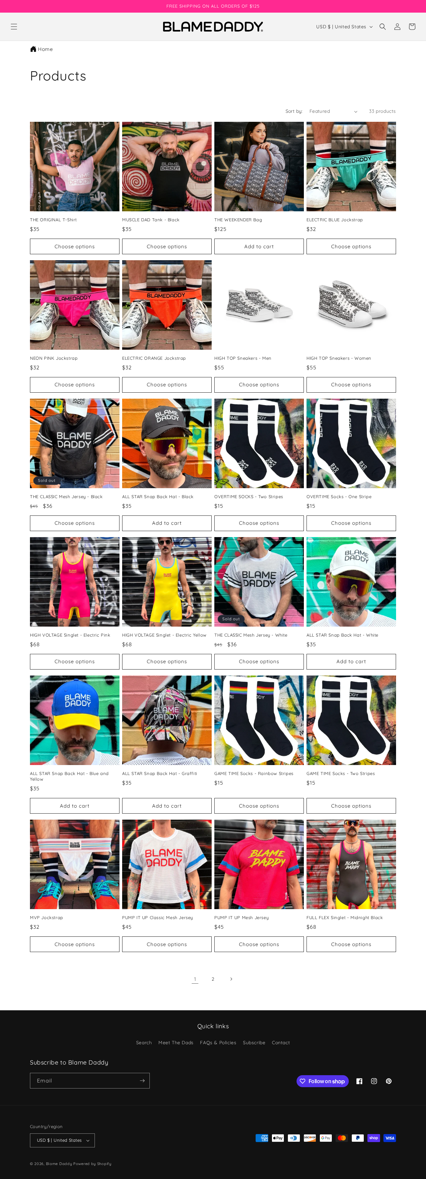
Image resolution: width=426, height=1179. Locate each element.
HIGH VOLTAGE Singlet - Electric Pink (70, 635)
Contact (281, 1043)
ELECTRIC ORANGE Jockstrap (154, 358)
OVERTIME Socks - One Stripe (339, 496)
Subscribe (254, 1043)
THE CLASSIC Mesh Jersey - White (251, 635)
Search (144, 1043)
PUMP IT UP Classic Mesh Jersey (157, 917)
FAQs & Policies (218, 1043)
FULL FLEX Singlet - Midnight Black (345, 917)
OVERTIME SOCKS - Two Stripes (248, 496)
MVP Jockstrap (46, 917)
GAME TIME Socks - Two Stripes (341, 773)
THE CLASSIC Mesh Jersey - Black (66, 496)
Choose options (75, 246)
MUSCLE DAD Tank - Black (151, 219)
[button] (14, 26)
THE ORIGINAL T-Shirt (53, 219)
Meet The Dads (176, 1043)
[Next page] (231, 979)
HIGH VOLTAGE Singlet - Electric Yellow (164, 635)
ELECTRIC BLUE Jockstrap (335, 219)
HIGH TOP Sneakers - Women (339, 358)
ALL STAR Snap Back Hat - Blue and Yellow (69, 776)
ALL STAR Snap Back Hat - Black (158, 496)
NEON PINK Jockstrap (54, 358)
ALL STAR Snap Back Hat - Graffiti (159, 773)
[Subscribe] (142, 1080)
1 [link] (195, 979)
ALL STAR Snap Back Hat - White (342, 635)
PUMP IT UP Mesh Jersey (241, 917)
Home (45, 49)
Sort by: (294, 111)
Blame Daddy (59, 1163)
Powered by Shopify (92, 1163)
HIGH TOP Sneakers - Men (243, 358)
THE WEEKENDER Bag (238, 219)
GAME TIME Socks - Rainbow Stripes (254, 773)
